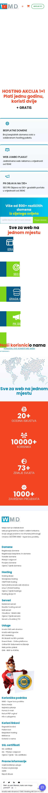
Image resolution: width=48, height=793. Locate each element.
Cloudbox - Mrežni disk (11, 613)
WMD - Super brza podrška (13, 701)
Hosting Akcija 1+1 (9, 594)
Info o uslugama (8, 716)
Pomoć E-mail (8, 710)
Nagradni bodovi (9, 726)
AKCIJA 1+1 (37, 6)
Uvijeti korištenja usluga (11, 765)
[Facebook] (4, 782)
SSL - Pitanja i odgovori (11, 752)
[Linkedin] (14, 782)
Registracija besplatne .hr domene (16, 554)
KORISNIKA (24, 446)
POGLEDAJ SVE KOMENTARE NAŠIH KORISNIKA (17, 350)
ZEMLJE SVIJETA (24, 472)
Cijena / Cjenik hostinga (11, 591)
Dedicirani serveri (9, 604)
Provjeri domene (40, 220)
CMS (21, 791)
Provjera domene (9, 563)
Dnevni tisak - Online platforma (14, 641)
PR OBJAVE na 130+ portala (13, 638)
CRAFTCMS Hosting (9, 582)
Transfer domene (9, 557)
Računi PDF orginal (9, 713)
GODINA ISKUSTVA (24, 420)
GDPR (4, 771)
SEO (42, 791)
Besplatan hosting (9, 733)
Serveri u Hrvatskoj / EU (11, 619)
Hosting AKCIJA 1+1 (32, 791)
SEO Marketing (8, 635)
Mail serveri (6, 610)
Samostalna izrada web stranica (15, 585)
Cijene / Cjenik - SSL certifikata (14, 755)
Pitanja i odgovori (9, 560)
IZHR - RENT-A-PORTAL (10, 650)
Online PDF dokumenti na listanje (15, 644)
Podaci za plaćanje (10, 768)
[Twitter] (9, 782)
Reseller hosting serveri (11, 607)
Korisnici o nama (9, 739)
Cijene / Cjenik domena (11, 566)
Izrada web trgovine (10, 632)
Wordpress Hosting (10, 579)
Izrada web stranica (10, 791)
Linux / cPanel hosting (11, 588)
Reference (6, 736)
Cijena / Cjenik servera (11, 616)
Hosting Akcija (7, 576)
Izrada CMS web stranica (12, 629)
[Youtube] (19, 782)
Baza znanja (7, 704)
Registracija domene (10, 551)
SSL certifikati (7, 749)
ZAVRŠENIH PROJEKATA (24, 499)
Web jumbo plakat (9, 647)
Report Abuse (7, 774)
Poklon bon (6, 730)
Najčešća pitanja (9, 707)
